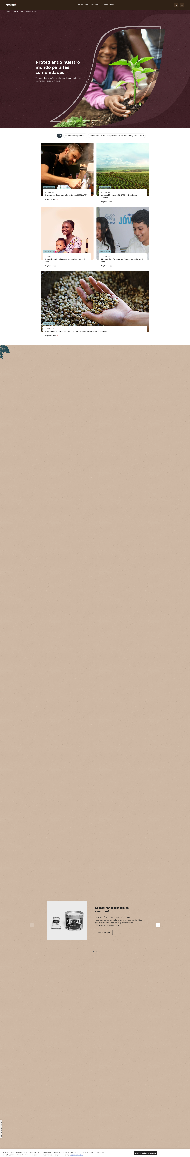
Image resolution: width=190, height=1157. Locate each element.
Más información (76, 1155)
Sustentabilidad (108, 5)
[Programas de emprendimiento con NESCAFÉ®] (67, 169)
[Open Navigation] (182, 5)
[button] (93, 951)
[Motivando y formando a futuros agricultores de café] (122, 233)
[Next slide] (158, 925)
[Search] (176, 5)
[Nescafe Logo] (11, 5)
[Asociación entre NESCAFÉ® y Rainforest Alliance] (122, 169)
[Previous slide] (32, 925)
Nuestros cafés (82, 5)
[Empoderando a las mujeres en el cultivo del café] (67, 233)
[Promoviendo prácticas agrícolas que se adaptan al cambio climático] (95, 301)
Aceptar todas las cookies (145, 1153)
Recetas (94, 5)
